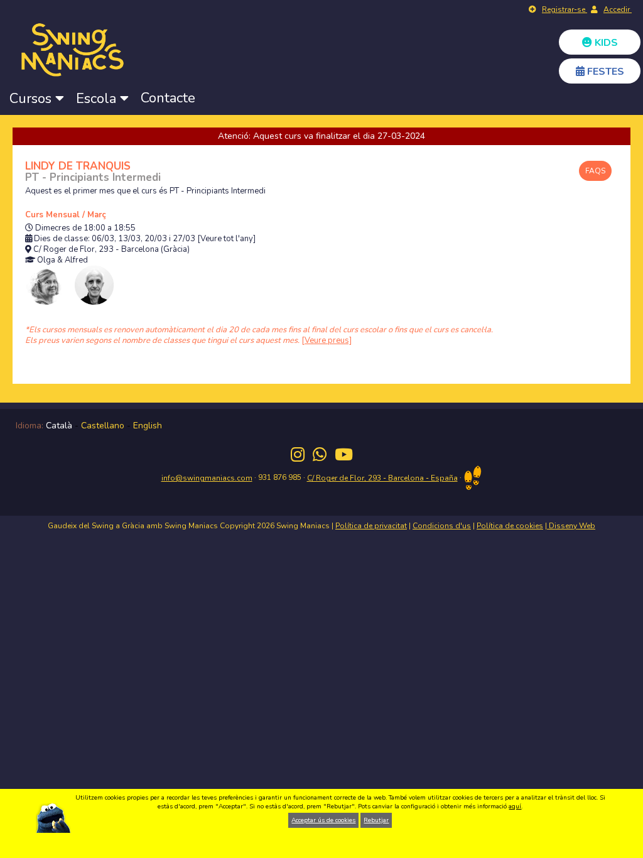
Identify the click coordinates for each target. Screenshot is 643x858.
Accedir (617, 9)
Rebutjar (376, 820)
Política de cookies (510, 526)
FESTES (604, 72)
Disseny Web (571, 526)
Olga (46, 260)
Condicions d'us (442, 526)
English (147, 426)
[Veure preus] (326, 340)
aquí (515, 806)
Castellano (102, 426)
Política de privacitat (371, 526)
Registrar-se (564, 9)
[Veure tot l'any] (226, 239)
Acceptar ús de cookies (323, 820)
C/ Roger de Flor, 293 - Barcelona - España (382, 478)
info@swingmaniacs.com (206, 478)
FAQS (595, 171)
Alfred (76, 260)
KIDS (605, 43)
